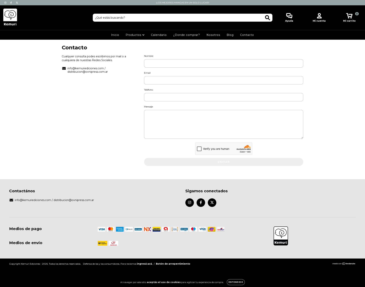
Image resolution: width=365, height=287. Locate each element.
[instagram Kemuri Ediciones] (6, 2)
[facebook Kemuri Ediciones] (11, 2)
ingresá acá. (144, 263)
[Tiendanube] (344, 264)
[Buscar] (267, 17)
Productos (134, 35)
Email (147, 72)
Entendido (236, 282)
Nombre (148, 55)
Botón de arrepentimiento (173, 263)
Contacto (247, 35)
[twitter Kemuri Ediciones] (16, 2)
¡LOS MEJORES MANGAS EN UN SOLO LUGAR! (182, 2)
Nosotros (213, 35)
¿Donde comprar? (186, 35)
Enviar (224, 161)
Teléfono (148, 89)
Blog (230, 35)
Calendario (159, 35)
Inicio (115, 35)
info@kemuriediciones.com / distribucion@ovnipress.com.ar (87, 70)
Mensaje (148, 106)
